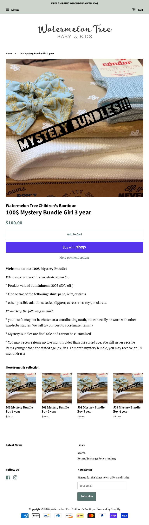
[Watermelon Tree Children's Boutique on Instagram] (15, 478)
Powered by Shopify (108, 509)
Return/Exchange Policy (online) (96, 458)
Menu (14, 10)
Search (81, 453)
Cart (140, 10)
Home (9, 53)
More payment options (74, 257)
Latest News (14, 445)
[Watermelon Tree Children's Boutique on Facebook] (8, 478)
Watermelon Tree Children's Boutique (73, 509)
